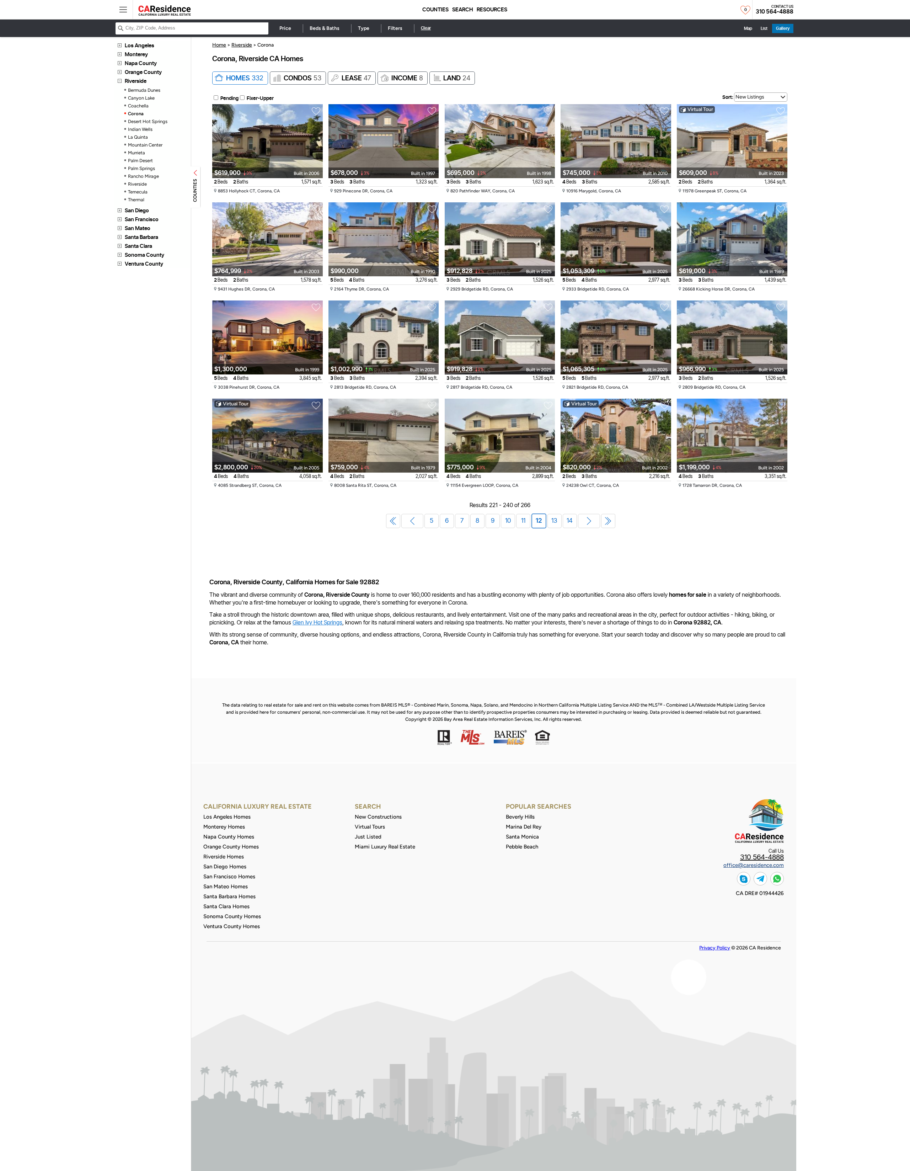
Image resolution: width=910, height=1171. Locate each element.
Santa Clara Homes (226, 906)
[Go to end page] (608, 521)
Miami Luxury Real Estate (385, 846)
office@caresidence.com (753, 865)
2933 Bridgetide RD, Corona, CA (598, 289)
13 (554, 521)
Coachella (138, 105)
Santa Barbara (141, 237)
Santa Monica (522, 837)
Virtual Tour (700, 109)
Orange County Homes (231, 846)
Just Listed (368, 837)
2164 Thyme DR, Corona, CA (362, 289)
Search (462, 9)
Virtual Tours (370, 827)
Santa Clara (138, 246)
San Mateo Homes (225, 886)
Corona (136, 113)
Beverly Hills (520, 817)
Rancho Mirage (143, 176)
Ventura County (144, 264)
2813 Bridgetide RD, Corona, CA (365, 387)
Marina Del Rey (523, 827)
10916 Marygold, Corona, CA (594, 191)
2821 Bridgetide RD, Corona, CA (597, 387)
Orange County (143, 72)
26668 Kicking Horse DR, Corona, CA (719, 289)
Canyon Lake (141, 98)
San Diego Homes (224, 866)
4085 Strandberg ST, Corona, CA (250, 485)
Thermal (136, 199)
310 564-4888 (774, 12)
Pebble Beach (522, 846)
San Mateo (137, 228)
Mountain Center (145, 145)
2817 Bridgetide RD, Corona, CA (481, 387)
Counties (435, 9)
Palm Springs (141, 168)
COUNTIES (195, 190)
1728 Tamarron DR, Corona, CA (712, 485)
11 (523, 521)
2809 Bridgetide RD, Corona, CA (714, 387)
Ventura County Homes (231, 926)
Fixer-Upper (260, 98)
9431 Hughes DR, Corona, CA (247, 289)
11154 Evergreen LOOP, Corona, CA (484, 485)
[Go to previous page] (412, 521)
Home (219, 45)
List (764, 28)
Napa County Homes (228, 837)
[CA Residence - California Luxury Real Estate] (164, 10)
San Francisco (142, 219)
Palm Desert (140, 160)
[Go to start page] (393, 521)
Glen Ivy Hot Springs (317, 623)
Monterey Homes (224, 827)
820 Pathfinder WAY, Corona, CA (483, 191)
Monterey (136, 54)
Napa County (141, 63)
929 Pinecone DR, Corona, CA (364, 191)
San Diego (137, 210)
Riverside (135, 81)
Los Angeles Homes (227, 817)
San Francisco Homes (229, 876)
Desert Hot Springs (147, 121)
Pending (229, 98)
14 (570, 521)
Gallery (782, 28)
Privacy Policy (714, 948)
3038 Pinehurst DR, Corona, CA (249, 387)
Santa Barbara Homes (229, 896)
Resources (492, 9)
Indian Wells (140, 129)
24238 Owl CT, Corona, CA (593, 485)
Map (748, 28)
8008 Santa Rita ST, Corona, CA (365, 485)
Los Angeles (139, 45)
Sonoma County (144, 255)
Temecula (138, 192)
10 (508, 521)
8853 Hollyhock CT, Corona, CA (249, 191)
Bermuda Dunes (144, 90)
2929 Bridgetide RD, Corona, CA (482, 289)
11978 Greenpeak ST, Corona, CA (715, 191)
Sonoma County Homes (232, 916)
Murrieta (136, 152)
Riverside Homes (223, 856)
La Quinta (138, 137)
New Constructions (378, 817)
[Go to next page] (589, 521)
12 (539, 521)
